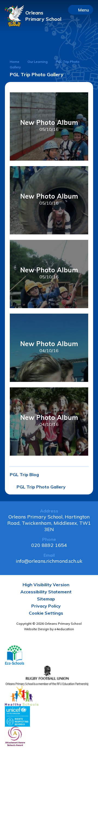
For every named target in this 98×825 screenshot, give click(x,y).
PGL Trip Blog (24, 474)
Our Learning (37, 62)
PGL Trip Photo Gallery (41, 487)
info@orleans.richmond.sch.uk (49, 561)
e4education (64, 629)
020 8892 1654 (49, 545)
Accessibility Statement (46, 591)
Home (14, 62)
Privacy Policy (46, 606)
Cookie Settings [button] (46, 613)
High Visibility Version (46, 584)
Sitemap (46, 599)
